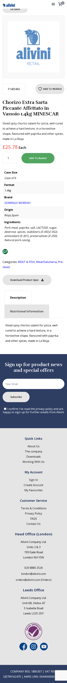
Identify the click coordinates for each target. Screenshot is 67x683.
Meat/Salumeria (46, 262)
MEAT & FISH (26, 262)
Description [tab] (18, 297)
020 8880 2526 (33, 568)
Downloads (33, 456)
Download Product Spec (24, 280)
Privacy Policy (33, 513)
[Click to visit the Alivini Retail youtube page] (44, 649)
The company (33, 451)
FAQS (33, 519)
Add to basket (38, 158)
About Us (33, 446)
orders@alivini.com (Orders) (33, 580)
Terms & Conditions (33, 508)
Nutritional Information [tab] (26, 311)
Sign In (33, 480)
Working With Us (33, 462)
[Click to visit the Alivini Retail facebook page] (23, 649)
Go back (15, 9)
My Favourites (33, 490)
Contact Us (33, 524)
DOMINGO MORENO (17, 203)
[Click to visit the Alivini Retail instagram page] (33, 649)
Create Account (33, 485)
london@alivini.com (33, 574)
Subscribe (16, 397)
